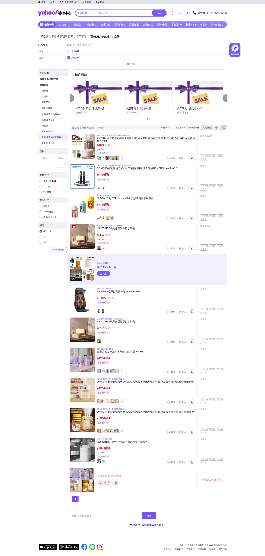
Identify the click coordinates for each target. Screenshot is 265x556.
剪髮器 (45, 125)
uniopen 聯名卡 (198, 24)
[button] (72, 98)
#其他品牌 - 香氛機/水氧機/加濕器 (146, 524)
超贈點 (219, 24)
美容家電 (44, 84)
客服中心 (167, 548)
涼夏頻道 (134, 24)
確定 (60, 165)
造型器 (45, 96)
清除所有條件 (58, 249)
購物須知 (190, 548)
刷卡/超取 (162, 24)
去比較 (103, 273)
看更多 (175, 24)
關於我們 (179, 548)
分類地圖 (223, 548)
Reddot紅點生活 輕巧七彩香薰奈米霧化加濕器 (122, 441)
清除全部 (86, 44)
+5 (120, 401)
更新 (224, 544)
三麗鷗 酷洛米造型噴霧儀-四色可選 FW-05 (120, 351)
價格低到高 (181, 127)
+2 (120, 157)
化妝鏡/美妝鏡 (48, 142)
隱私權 (212, 548)
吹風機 (45, 90)
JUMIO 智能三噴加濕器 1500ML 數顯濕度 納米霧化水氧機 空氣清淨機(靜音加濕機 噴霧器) (146, 411)
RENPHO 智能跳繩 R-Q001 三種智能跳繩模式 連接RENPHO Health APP (137, 168)
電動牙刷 (46, 102)
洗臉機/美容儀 (48, 119)
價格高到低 (194, 127)
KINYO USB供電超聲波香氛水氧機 (116, 228)
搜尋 (149, 515)
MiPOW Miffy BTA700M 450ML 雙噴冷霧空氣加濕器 (125, 198)
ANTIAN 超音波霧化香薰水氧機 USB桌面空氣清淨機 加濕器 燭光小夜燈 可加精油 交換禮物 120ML (146, 139)
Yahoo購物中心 (54, 13)
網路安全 (202, 548)
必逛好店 (148, 24)
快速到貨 (105, 24)
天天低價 (120, 24)
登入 (179, 12)
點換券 (63, 24)
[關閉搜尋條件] (92, 13)
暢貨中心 (91, 24)
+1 (120, 371)
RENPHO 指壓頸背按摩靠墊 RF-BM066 (118, 291)
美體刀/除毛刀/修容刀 (51, 113)
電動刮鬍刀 (47, 108)
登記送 (77, 24)
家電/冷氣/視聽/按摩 (49, 78)
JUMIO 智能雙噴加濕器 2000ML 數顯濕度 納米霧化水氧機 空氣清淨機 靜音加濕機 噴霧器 (145, 381)
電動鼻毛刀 (47, 131)
